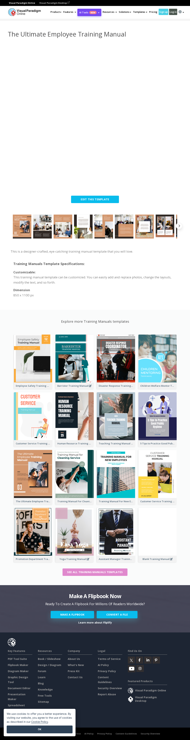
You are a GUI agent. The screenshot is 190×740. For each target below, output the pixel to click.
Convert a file (117, 614)
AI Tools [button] (87, 12)
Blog (41, 683)
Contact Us (75, 677)
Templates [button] (139, 12)
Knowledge (45, 689)
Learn (41, 677)
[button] (70, 12)
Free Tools (45, 695)
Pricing (153, 12)
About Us (74, 659)
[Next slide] (179, 227)
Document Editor (19, 688)
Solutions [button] (124, 12)
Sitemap (43, 701)
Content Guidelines (126, 733)
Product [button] (55, 12)
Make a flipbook (72, 614)
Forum (42, 671)
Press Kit (74, 671)
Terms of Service (109, 659)
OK (39, 729)
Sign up (163, 12)
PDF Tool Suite (17, 659)
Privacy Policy (107, 671)
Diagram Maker (18, 671)
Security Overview (110, 688)
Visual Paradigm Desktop (53, 2)
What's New (76, 665)
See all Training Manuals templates (95, 572)
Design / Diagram (49, 665)
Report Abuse (107, 694)
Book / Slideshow (49, 659)
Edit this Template (95, 199)
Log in (173, 12)
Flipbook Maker (18, 665)
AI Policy (103, 665)
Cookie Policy (39, 721)
